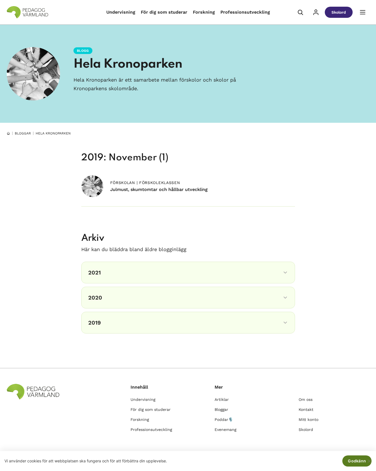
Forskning (204, 12)
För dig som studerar (164, 12)
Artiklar (222, 399)
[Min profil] (316, 12)
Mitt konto (308, 419)
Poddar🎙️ (224, 419)
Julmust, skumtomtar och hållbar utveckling (159, 189)
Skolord (338, 12)
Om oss (306, 399)
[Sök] (300, 12)
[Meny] (362, 12)
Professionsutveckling (245, 12)
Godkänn (357, 460)
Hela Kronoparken (127, 64)
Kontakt (306, 409)
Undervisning (120, 12)
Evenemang (225, 429)
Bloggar (221, 409)
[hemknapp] (8, 133)
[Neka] (369, 461)
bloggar (23, 133)
